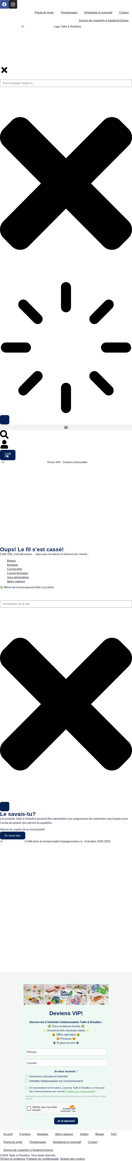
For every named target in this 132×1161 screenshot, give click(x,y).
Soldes (84, 1134)
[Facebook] (4, 4)
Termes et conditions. (13, 1158)
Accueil (8, 1134)
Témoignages (68, 12)
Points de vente (44, 12)
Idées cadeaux (64, 1134)
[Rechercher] (4, 806)
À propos (24, 1134)
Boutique (42, 1134)
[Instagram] (13, 4)
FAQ (114, 1134)
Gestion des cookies (72, 1158)
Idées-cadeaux (16, 581)
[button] (66, 427)
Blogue (11, 560)
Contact (124, 12)
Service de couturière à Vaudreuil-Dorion (104, 20)
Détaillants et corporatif (98, 12)
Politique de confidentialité (42, 1158)
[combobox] (66, 604)
